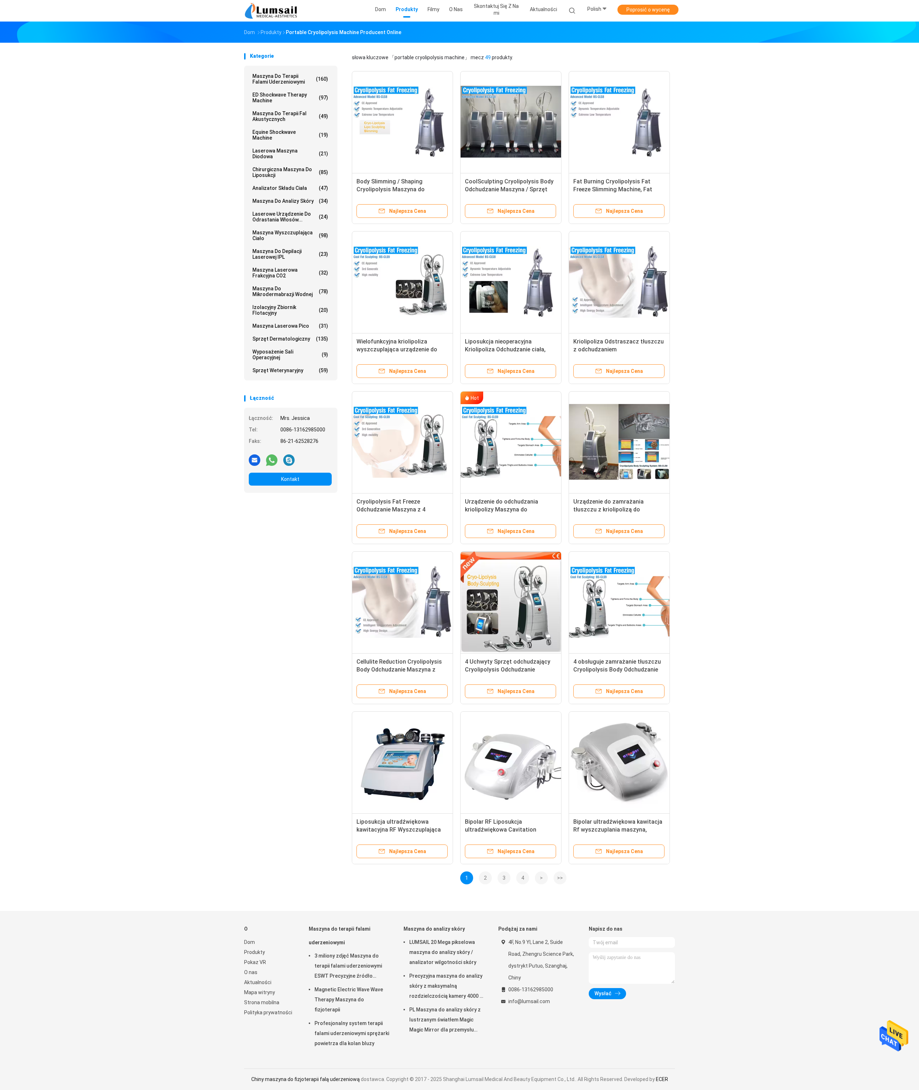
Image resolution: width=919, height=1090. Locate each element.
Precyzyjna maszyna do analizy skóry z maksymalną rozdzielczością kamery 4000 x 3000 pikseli (445, 987)
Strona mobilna (261, 1002)
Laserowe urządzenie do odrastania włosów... (290, 217)
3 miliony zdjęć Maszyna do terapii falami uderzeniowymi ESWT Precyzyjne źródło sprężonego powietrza (348, 967)
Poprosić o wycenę (648, 10)
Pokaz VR (255, 962)
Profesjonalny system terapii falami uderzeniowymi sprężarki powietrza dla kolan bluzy (351, 1033)
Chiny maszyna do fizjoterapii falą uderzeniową (305, 1079)
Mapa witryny (259, 992)
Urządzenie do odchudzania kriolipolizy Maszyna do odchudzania (501, 509)
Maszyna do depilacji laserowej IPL (290, 254)
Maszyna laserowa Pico (290, 326)
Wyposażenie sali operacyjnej (290, 354)
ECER (662, 1079)
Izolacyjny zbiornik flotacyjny (290, 310)
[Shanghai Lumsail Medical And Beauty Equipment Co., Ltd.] (272, 10)
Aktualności (257, 982)
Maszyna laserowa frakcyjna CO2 (290, 273)
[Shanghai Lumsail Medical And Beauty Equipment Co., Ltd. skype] (289, 460)
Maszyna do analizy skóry (290, 201)
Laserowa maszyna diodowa (290, 153)
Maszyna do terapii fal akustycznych (290, 116)
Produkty (254, 952)
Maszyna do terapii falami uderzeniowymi (290, 79)
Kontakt (290, 479)
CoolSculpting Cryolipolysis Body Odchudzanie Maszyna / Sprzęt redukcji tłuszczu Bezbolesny (509, 189)
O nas (250, 972)
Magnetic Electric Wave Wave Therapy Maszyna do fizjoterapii (348, 999)
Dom (249, 942)
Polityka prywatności (268, 1012)
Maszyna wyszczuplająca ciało (290, 235)
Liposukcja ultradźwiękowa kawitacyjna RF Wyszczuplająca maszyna (398, 829)
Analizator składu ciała (290, 188)
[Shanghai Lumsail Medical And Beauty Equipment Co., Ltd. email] (254, 460)
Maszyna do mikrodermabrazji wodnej (290, 291)
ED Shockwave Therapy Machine (290, 97)
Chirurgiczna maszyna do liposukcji (290, 172)
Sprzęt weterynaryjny (290, 370)
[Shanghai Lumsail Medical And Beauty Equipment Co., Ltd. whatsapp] (271, 460)
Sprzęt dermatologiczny (290, 339)
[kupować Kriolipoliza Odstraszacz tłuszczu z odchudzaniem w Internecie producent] (619, 281)
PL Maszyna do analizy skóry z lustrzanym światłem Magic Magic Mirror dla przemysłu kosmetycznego (445, 1021)
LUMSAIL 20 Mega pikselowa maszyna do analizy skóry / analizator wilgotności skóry (442, 952)
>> (560, 878)
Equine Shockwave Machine (290, 135)
